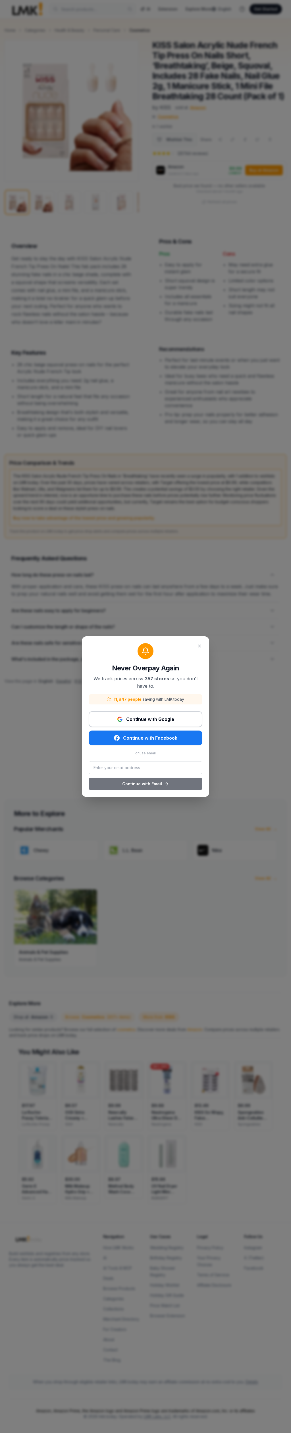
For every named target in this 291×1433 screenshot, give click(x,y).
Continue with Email (142, 783)
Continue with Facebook (150, 738)
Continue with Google (150, 719)
